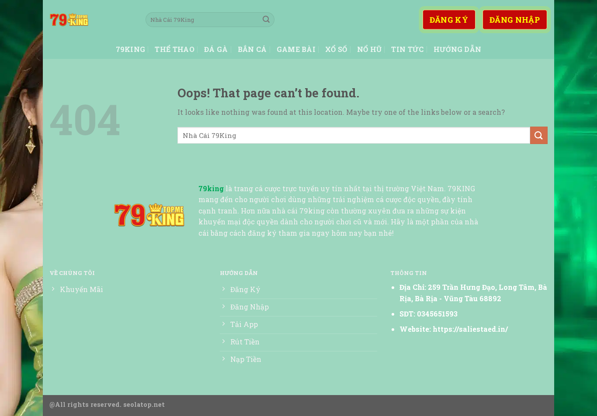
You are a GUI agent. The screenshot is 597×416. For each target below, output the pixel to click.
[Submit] (266, 19)
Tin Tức (407, 49)
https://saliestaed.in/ (470, 328)
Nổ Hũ (369, 49)
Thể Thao (174, 49)
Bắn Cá (252, 49)
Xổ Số (336, 49)
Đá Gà (216, 49)
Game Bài (296, 49)
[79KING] (90, 19)
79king (131, 49)
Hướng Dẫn (458, 49)
